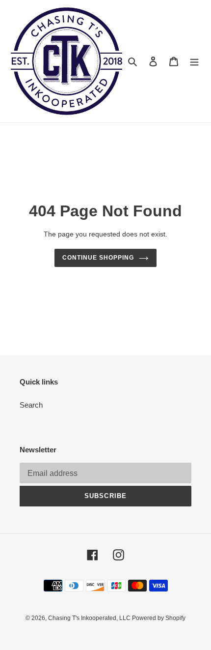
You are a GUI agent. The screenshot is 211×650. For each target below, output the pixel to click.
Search (31, 405)
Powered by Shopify (158, 618)
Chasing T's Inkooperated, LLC (90, 618)
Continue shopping (98, 257)
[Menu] (194, 61)
